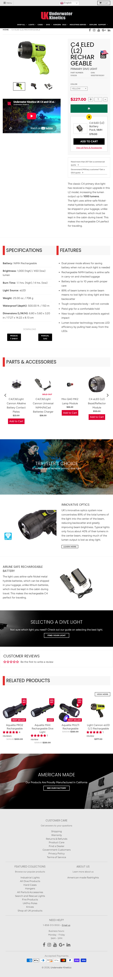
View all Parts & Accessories (89, 147)
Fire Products (30, 899)
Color (74, 84)
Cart (105, 3)
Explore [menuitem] (93, 25)
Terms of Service (56, 857)
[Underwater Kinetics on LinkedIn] (109, 30)
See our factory (56, 788)
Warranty (56, 835)
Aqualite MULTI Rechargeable (70, 726)
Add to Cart (89, 141)
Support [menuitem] (102, 25)
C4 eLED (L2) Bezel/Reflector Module (97, 403)
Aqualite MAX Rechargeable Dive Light (42, 728)
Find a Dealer (56, 846)
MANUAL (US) (45, 337)
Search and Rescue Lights (30, 896)
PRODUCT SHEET (14, 337)
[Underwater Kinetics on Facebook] (90, 30)
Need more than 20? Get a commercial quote (88, 163)
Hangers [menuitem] (57, 25)
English (68, 3)
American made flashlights (83, 877)
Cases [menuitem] (40, 25)
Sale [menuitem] (64, 25)
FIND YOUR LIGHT (57, 635)
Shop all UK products (30, 910)
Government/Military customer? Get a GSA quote (88, 171)
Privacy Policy (56, 853)
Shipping (56, 831)
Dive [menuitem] (48, 25)
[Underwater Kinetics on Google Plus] (104, 30)
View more (102, 694)
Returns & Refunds (56, 838)
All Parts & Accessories (30, 892)
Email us (66, 925)
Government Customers (57, 849)
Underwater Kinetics (61, 967)
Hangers (30, 888)
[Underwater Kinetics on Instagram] (94, 30)
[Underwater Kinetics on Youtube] (98, 30)
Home (6, 29)
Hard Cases (30, 885)
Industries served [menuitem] (78, 25)
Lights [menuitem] (31, 25)
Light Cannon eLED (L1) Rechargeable (98, 726)
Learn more (69, 546)
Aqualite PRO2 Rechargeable (14, 726)
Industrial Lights (30, 877)
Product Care (56, 842)
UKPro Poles (30, 903)
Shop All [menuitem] (21, 25)
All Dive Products (30, 881)
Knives (30, 906)
